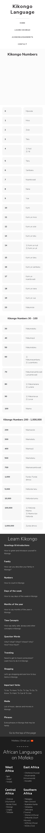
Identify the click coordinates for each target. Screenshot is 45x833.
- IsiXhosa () (30, 823)
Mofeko (16, 740)
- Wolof (8, 779)
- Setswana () (28, 811)
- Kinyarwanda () (29, 777)
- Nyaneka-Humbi (31, 804)
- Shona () (31, 815)
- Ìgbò (7, 776)
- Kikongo (9, 807)
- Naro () (30, 801)
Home (22, 23)
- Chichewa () (31, 773)
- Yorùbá (8, 782)
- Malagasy (28, 799)
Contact (22, 44)
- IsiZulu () (29, 826)
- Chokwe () (10, 800)
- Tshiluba (9, 812)
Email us (25, 740)
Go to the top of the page (22, 733)
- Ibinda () (10, 804)
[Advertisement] (22, 81)
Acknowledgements (22, 37)
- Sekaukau (28, 807)
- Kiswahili (28, 781)
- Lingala (8, 810)
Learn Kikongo (22, 30)
